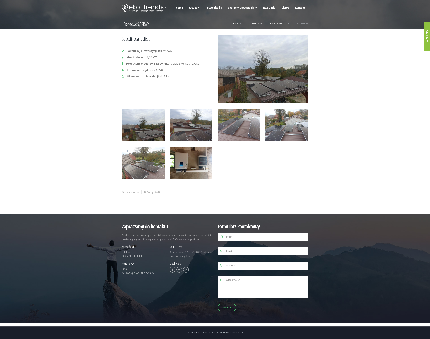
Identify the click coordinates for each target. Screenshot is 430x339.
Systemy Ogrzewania (241, 8)
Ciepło (285, 8)
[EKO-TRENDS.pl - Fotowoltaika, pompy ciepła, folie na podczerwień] (144, 8)
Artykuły (194, 8)
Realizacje (269, 8)
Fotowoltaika (214, 8)
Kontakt (300, 8)
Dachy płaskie (154, 192)
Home (179, 8)
